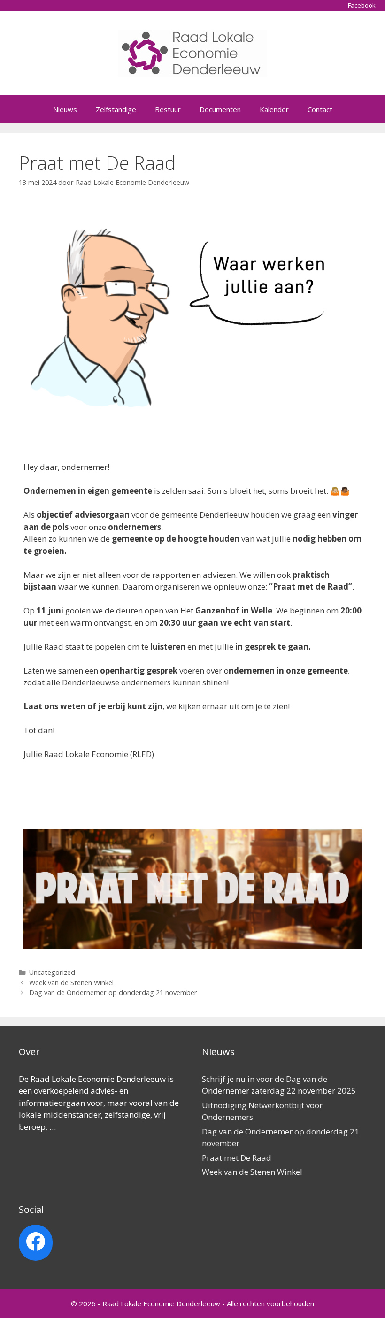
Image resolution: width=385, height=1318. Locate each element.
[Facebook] (36, 1241)
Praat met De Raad (236, 1157)
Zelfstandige (116, 109)
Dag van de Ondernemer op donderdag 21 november (113, 992)
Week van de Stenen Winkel (71, 982)
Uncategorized (52, 972)
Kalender (274, 109)
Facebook (362, 5)
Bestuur (168, 109)
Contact (320, 109)
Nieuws (65, 109)
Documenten (220, 109)
